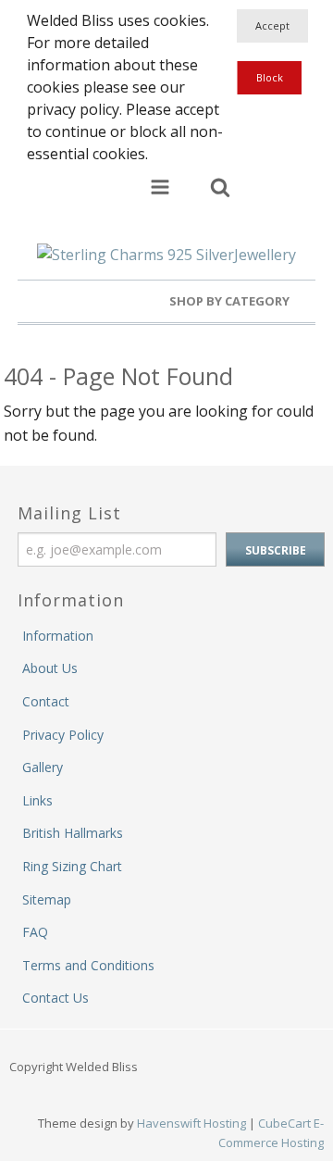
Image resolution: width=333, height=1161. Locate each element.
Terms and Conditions (88, 965)
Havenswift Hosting (191, 1123)
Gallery (42, 767)
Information (57, 635)
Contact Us (55, 997)
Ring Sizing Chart (72, 866)
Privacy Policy (63, 734)
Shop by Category (230, 301)
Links (37, 800)
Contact (45, 701)
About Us (50, 668)
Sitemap (46, 899)
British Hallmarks (72, 833)
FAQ (35, 932)
